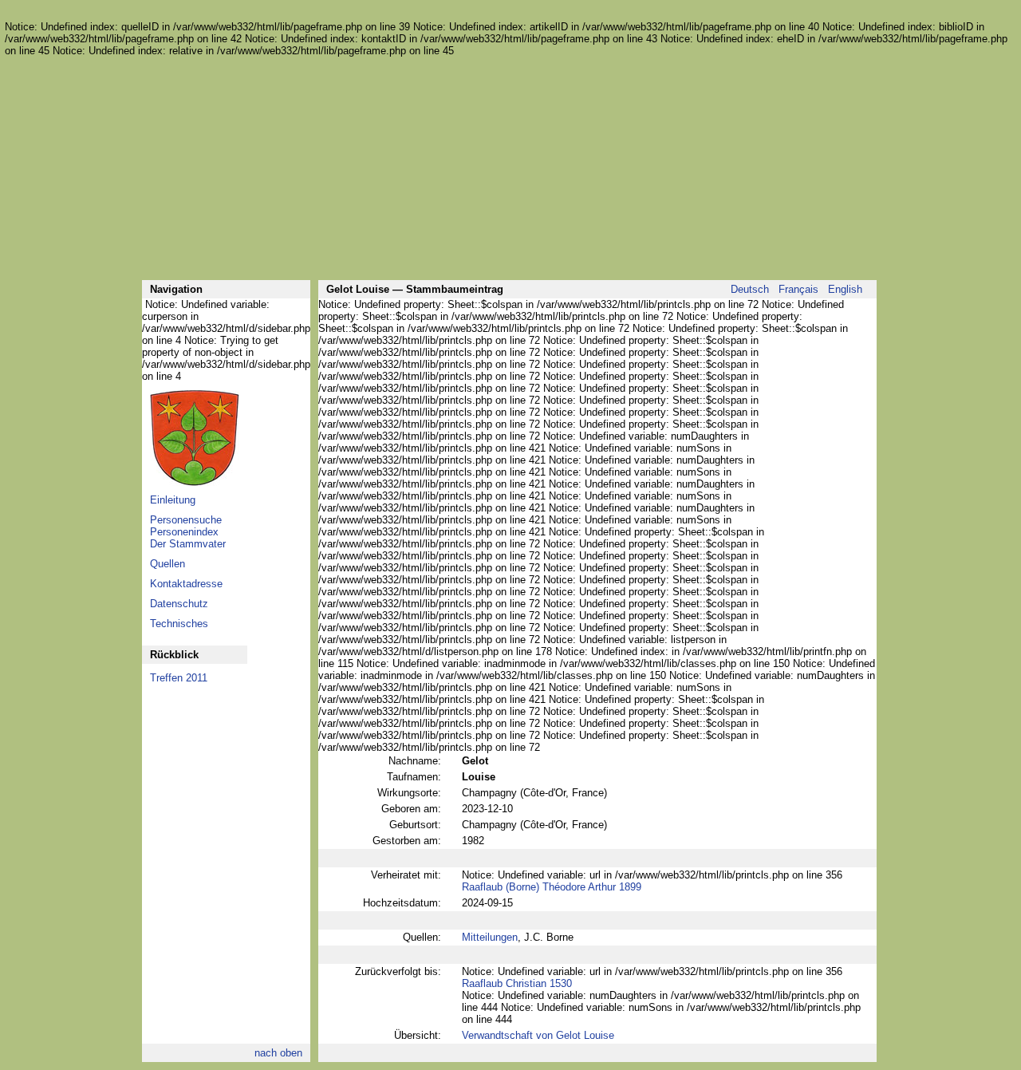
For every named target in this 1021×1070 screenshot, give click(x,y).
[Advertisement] (508, 168)
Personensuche (186, 520)
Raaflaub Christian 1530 (517, 983)
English (845, 289)
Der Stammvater (188, 544)
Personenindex (184, 532)
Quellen (167, 564)
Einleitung (172, 500)
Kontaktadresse (186, 584)
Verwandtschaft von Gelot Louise (538, 1035)
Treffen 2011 (178, 678)
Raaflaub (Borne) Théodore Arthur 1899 (551, 887)
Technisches (179, 624)
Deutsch (750, 289)
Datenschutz (179, 604)
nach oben (278, 1053)
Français (798, 289)
